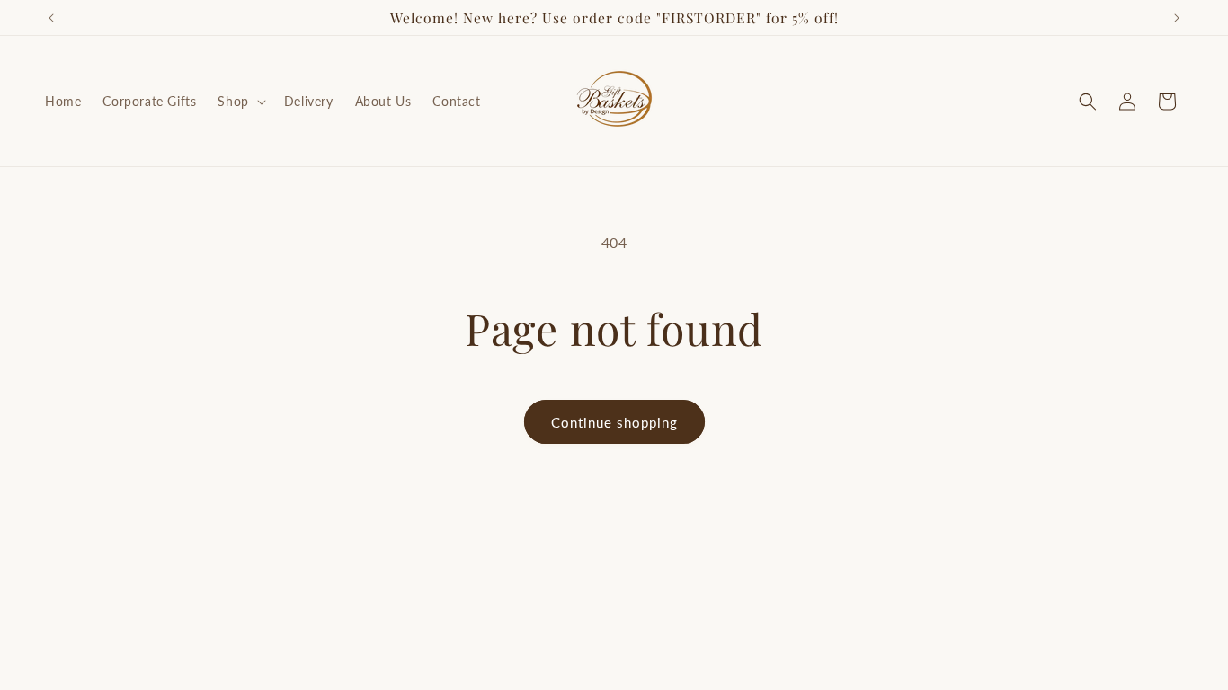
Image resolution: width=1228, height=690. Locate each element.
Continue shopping (614, 422)
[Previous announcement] (51, 18)
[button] (239, 101)
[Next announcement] (1177, 18)
